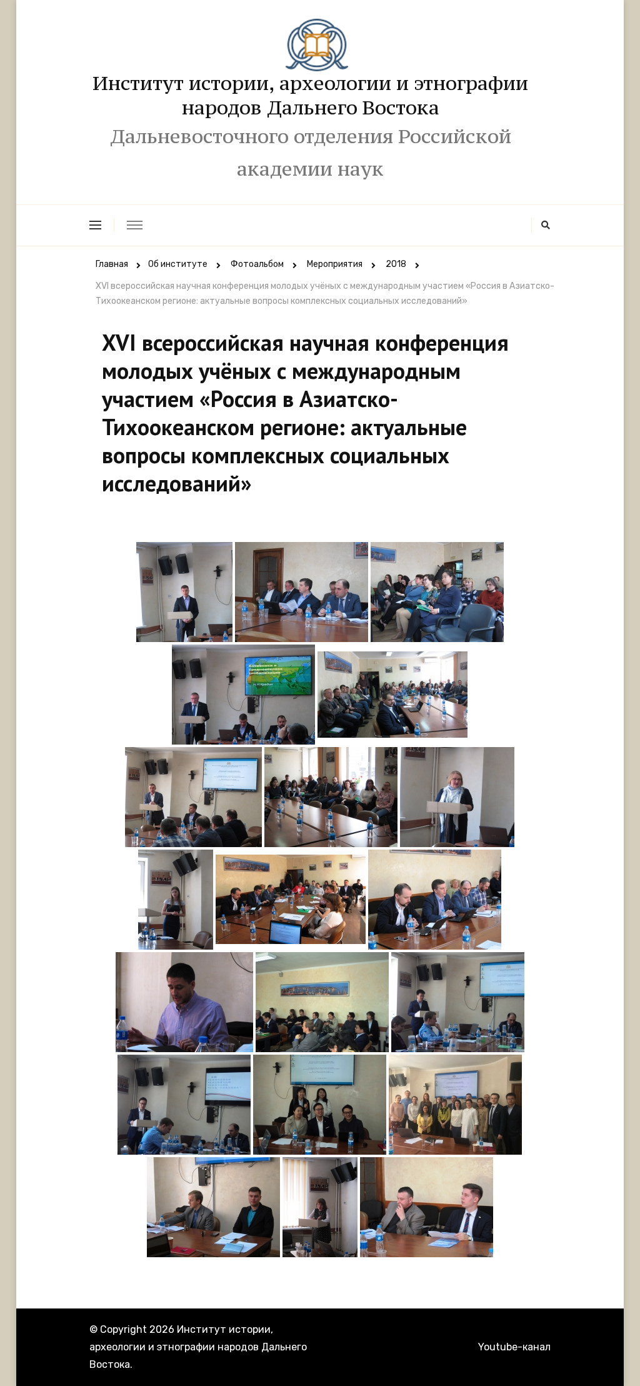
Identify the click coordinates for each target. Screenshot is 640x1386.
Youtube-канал (514, 1347)
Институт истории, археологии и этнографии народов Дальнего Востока (310, 95)
